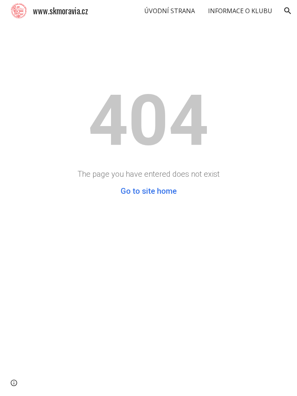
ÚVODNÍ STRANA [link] (169, 11)
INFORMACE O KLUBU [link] (240, 11)
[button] (287, 11)
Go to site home (149, 191)
